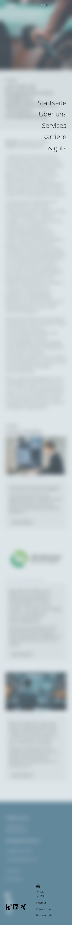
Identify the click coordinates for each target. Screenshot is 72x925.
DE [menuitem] (42, 891)
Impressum (43, 909)
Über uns (52, 113)
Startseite (52, 102)
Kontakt (41, 903)
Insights (54, 147)
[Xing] (23, 909)
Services (54, 125)
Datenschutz (44, 915)
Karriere (54, 136)
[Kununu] (9, 909)
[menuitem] (42, 891)
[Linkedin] (15, 909)
